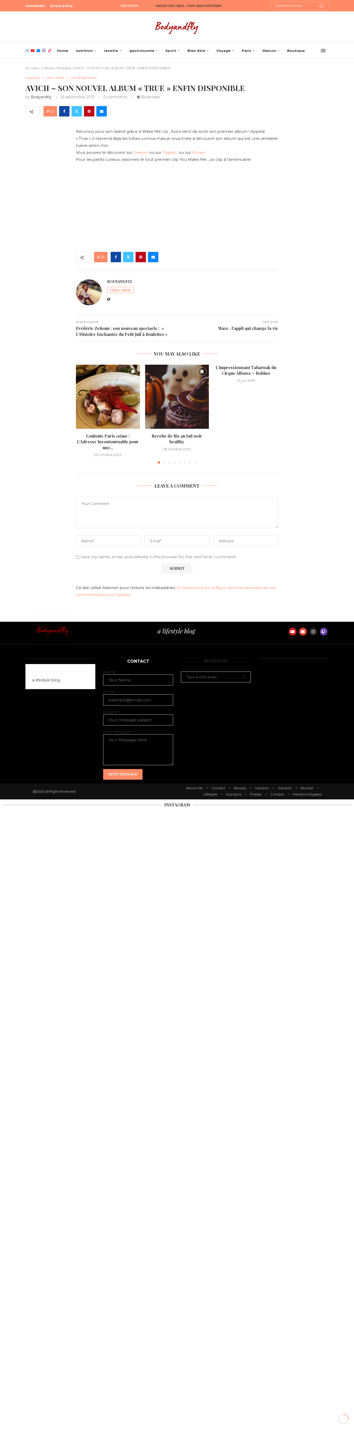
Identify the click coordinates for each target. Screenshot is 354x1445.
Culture (47, 68)
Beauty (240, 788)
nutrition (84, 51)
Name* (110, 671)
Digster (170, 152)
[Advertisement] (177, 207)
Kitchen (307, 788)
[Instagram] (27, 51)
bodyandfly (41, 97)
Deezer (140, 152)
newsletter (35, 6)
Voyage (223, 51)
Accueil (31, 68)
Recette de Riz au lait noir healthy (177, 438)
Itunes (199, 152)
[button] (146, 6)
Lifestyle (210, 794)
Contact (218, 788)
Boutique (296, 51)
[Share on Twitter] (77, 111)
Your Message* (117, 731)
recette (111, 51)
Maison (269, 51)
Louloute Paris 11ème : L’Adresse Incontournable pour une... (108, 441)
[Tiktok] (50, 51)
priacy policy (61, 6)
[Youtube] (33, 51)
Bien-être (196, 51)
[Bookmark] (133, 371)
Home (62, 51)
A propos (233, 794)
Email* (109, 691)
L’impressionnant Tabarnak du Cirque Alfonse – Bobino (246, 370)
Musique (63, 68)
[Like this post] (52, 111)
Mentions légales (307, 794)
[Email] (38, 51)
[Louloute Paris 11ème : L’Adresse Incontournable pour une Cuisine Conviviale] (108, 397)
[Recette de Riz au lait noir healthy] (177, 397)
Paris (246, 51)
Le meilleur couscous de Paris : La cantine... (193, 6)
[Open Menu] (323, 50)
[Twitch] (44, 51)
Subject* (111, 711)
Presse (255, 794)
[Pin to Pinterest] (89, 111)
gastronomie (141, 51)
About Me (194, 788)
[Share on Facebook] (64, 111)
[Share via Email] (101, 111)
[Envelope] (303, 631)
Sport (170, 51)
